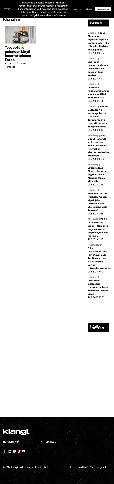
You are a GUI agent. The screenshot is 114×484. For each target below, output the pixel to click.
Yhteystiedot (49, 442)
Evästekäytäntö (79, 467)
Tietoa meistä (11, 442)
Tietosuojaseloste (100, 467)
